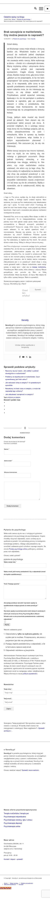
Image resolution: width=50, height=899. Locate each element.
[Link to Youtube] (44, 880)
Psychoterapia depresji (13, 823)
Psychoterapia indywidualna (15, 816)
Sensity (33, 39)
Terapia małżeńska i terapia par (16, 813)
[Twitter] (27, 357)
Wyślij (7, 624)
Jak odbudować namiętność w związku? (19, 394)
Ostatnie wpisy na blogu (14, 16)
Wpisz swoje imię (10, 562)
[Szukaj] (34, 8)
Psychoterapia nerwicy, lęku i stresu (18, 819)
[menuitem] (34, 8)
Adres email (8, 460)
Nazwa (6, 449)
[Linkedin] (30, 357)
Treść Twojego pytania (12, 584)
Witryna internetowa (10, 472)
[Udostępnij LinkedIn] (6, 409)
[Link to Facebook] (33, 880)
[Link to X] (37, 880)
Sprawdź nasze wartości (30, 770)
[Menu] (40, 8)
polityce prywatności (30, 673)
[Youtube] (23, 357)
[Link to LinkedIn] (41, 880)
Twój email (8, 699)
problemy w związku (14, 397)
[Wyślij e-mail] (6, 413)
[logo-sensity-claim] (21, 8)
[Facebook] (20, 357)
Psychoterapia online (12, 826)
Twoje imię (8, 689)
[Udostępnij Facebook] (6, 402)
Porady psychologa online (18, 549)
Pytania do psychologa (19, 39)
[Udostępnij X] (6, 406)
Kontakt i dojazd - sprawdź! (13, 859)
